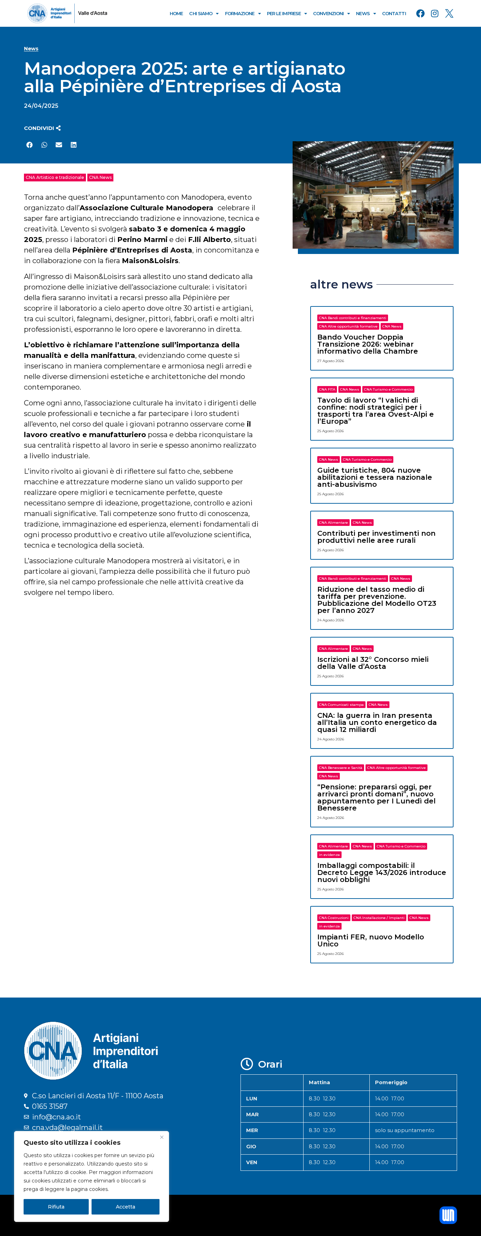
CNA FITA (327, 389)
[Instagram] (435, 13)
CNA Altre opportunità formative (348, 326)
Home (176, 13)
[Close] (161, 1137)
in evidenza (329, 854)
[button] (42, 128)
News (362, 13)
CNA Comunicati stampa (341, 704)
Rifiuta (56, 1207)
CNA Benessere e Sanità (340, 767)
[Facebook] (420, 13)
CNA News (100, 177)
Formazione (240, 13)
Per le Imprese (284, 13)
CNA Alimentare (333, 522)
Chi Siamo (200, 13)
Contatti (394, 13)
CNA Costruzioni (334, 917)
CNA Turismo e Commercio (388, 389)
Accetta (125, 1207)
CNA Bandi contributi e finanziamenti (352, 318)
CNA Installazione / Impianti (379, 917)
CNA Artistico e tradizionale (55, 177)
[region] (91, 1176)
